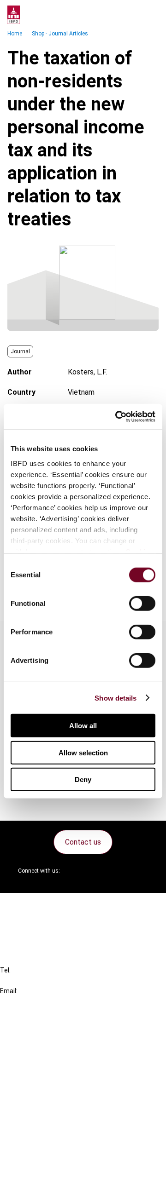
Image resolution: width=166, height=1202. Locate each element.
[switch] (142, 603)
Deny (83, 779)
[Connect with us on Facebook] (141, 870)
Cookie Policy (40, 1155)
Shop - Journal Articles (60, 33)
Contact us (83, 842)
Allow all (83, 726)
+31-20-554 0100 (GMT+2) (44, 980)
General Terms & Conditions (63, 1122)
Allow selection (83, 752)
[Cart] (131, 15)
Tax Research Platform (56, 1047)
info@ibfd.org (22, 1001)
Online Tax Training (48, 1063)
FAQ (25, 922)
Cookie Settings (44, 1172)
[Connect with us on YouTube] (119, 870)
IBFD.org (32, 1030)
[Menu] (149, 15)
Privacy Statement (49, 1139)
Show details (115, 698)
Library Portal (40, 1080)
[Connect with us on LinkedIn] (96, 870)
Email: (9, 991)
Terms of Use (40, 1189)
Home (14, 33)
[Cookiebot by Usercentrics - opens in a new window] (117, 416)
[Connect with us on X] (74, 870)
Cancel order (38, 905)
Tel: (5, 970)
